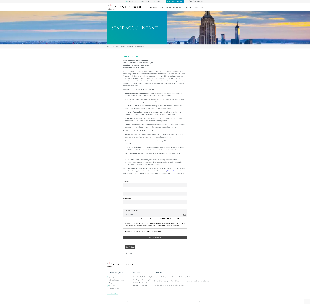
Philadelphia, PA (147, 277)
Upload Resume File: (129, 207)
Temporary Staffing (160, 277)
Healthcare (190, 277)
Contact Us (112, 293)
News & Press (113, 286)
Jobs (201, 7)
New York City (137, 277)
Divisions (153, 7)
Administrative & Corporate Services (198, 281)
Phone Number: (127, 198)
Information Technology (179, 277)
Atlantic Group (172, 171)
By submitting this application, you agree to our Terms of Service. (144, 231)
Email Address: (127, 190)
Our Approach (165, 7)
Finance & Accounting (161, 281)
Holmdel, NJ (146, 285)
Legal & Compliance (177, 285)
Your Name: (126, 181)
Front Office (175, 281)
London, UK (137, 280)
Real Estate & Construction (162, 285)
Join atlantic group (174, 1)
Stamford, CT (146, 280)
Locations (187, 7)
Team (196, 7)
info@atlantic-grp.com (116, 280)
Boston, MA (137, 283)
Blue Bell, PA (146, 283)
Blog (110, 283)
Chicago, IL (136, 285)
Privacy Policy (199, 301)
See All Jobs (130, 247)
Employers (177, 7)
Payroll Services (114, 289)
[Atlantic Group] (124, 7)
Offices (136, 273)
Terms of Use (190, 301)
